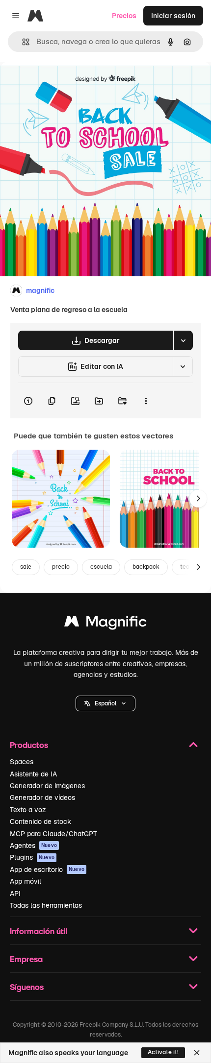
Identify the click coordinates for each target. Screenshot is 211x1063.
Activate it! (163, 1052)
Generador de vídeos (42, 797)
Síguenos (27, 987)
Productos (29, 745)
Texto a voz (28, 809)
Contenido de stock (40, 821)
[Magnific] (105, 623)
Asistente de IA (33, 774)
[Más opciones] (146, 401)
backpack (145, 567)
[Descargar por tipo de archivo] (183, 340)
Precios (124, 15)
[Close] (197, 1053)
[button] (105, 703)
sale (25, 567)
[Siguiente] (198, 499)
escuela (101, 567)
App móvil (25, 881)
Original (63, 84)
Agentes (33, 845)
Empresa (26, 959)
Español (105, 703)
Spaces (21, 761)
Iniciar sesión (173, 15)
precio (61, 567)
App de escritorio (47, 869)
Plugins (32, 857)
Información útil (39, 931)
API (15, 893)
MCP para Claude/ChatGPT (53, 833)
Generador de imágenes (47, 785)
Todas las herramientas (46, 905)
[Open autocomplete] (21, 42)
